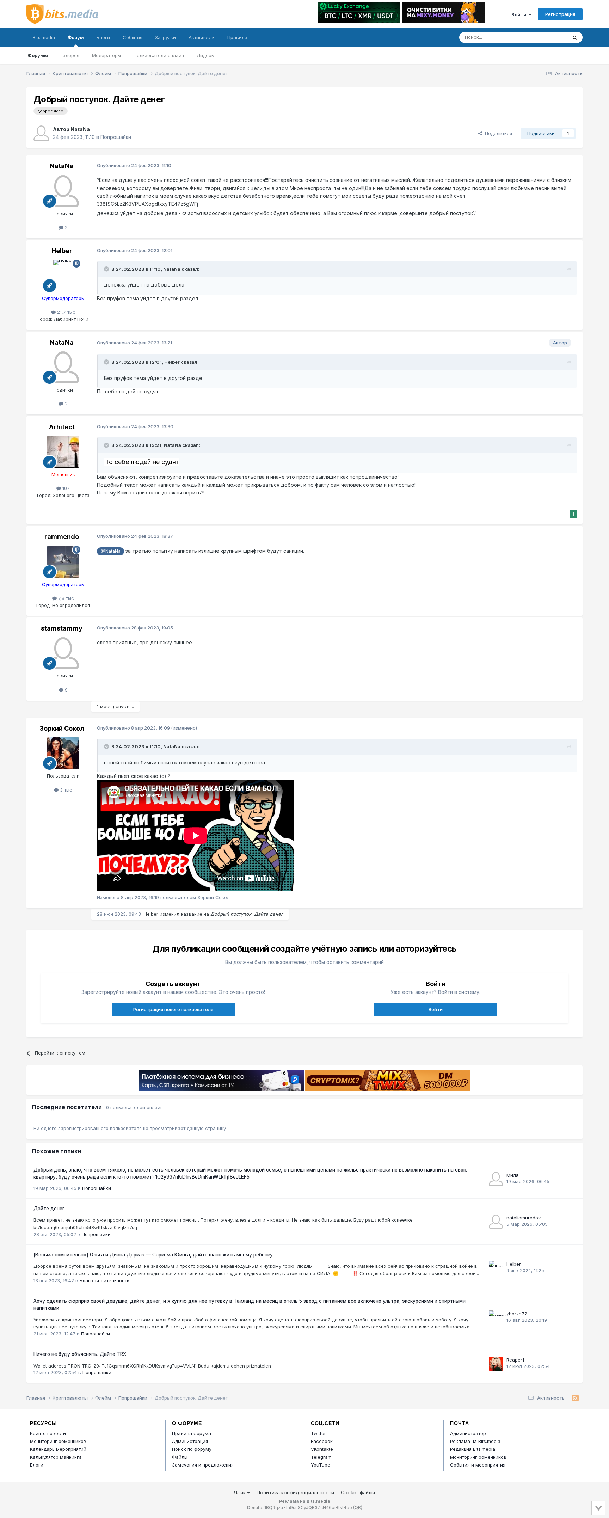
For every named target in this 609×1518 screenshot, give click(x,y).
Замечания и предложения (203, 1465)
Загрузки (165, 37)
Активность (202, 37)
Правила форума (191, 1433)
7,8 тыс (65, 598)
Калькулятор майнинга (56, 1457)
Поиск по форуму (191, 1449)
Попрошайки (115, 137)
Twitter (318, 1433)
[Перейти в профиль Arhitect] (63, 452)
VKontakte (322, 1449)
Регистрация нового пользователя (173, 1009)
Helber (61, 250)
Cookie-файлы (358, 1492)
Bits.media (44, 37)
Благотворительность (104, 1280)
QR (358, 1507)
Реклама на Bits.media (475, 1441)
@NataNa (111, 551)
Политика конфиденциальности (295, 1492)
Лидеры (206, 55)
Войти (520, 14)
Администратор (468, 1433)
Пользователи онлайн (159, 55)
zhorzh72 (516, 1313)
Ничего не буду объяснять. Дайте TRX (79, 1354)
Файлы (179, 1457)
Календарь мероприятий (58, 1449)
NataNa (80, 129)
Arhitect (62, 427)
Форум (76, 37)
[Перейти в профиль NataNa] (41, 133)
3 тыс (65, 790)
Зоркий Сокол (61, 728)
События (132, 37)
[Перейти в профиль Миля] (496, 1179)
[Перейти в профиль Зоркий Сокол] (63, 753)
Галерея (70, 55)
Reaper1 (515, 1360)
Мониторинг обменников (58, 1441)
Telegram (321, 1457)
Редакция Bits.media (472, 1449)
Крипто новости (48, 1433)
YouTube (320, 1465)
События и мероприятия (477, 1465)
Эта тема (548, 37)
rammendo (61, 536)
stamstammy (61, 628)
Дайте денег (48, 1208)
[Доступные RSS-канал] (575, 1398)
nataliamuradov (523, 1218)
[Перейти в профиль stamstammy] (63, 653)
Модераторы (106, 55)
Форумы (37, 55)
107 (65, 488)
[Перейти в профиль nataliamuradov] (496, 1222)
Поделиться (497, 133)
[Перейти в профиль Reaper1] (496, 1364)
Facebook (322, 1441)
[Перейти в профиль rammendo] (63, 562)
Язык (240, 1492)
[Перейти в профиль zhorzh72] (496, 1317)
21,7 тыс (65, 312)
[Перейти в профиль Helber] (63, 275)
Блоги (103, 37)
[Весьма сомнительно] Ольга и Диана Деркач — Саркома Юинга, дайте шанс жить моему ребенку (153, 1255)
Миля (512, 1175)
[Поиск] (575, 37)
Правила (237, 37)
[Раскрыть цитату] (107, 269)
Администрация (190, 1441)
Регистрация (560, 14)
